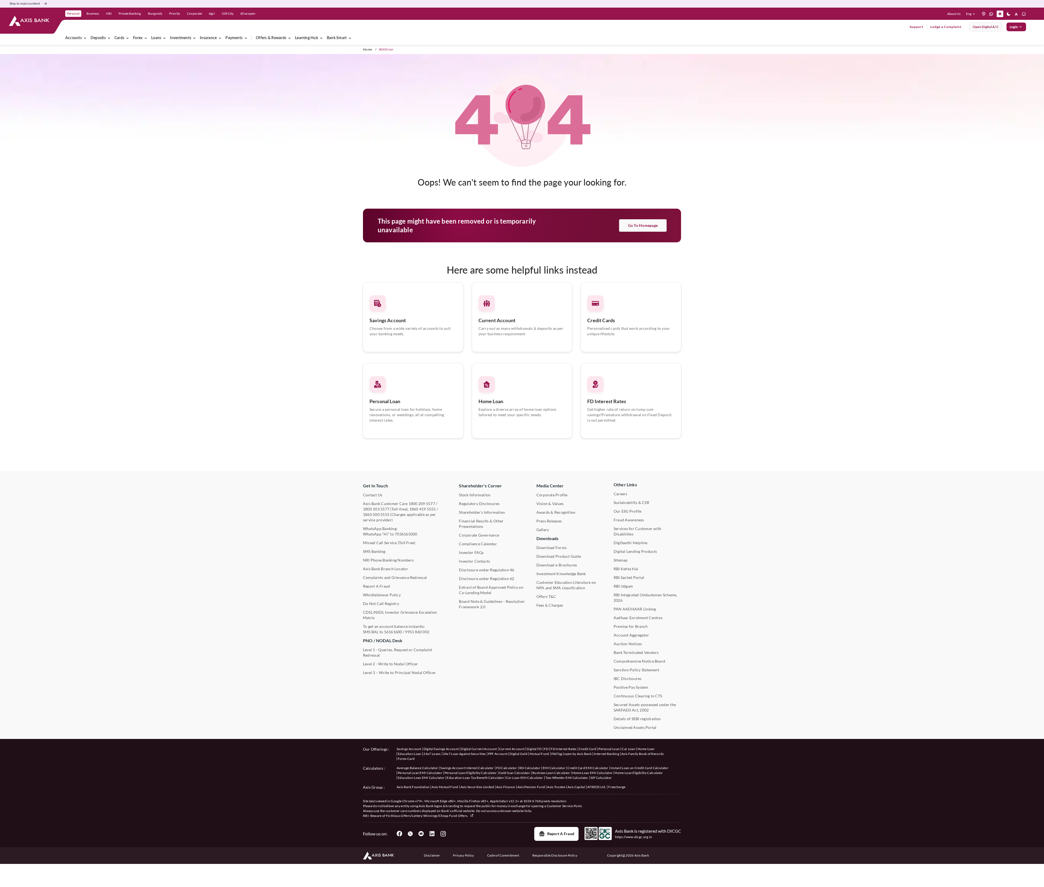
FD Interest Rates (606, 401)
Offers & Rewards (271, 38)
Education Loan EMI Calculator (421, 778)
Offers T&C (546, 596)
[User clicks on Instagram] (443, 833)
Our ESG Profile (628, 511)
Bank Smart (337, 38)
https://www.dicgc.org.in (633, 837)
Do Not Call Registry (381, 603)
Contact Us (372, 495)
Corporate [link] (194, 13)
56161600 (393, 631)
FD (546, 749)
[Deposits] (109, 38)
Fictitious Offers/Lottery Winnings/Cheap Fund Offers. (427, 816)
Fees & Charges (549, 605)
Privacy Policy (463, 855)
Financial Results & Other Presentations (481, 524)
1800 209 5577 (422, 503)
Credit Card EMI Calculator (587, 768)
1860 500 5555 (376, 514)
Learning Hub (306, 38)
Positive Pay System (631, 687)
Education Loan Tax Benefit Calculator (475, 778)
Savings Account (387, 320)
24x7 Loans (431, 754)
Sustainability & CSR (631, 502)
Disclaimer (432, 855)
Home (367, 49)
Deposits (98, 38)
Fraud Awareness (629, 520)
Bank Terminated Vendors (636, 652)
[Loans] (164, 38)
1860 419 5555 (422, 509)
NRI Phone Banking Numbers (388, 560)
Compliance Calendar (478, 543)
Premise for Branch (631, 626)
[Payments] (246, 38)
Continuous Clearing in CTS (638, 696)
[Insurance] (220, 38)
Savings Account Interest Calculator (467, 768)
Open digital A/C (986, 27)
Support (917, 27)
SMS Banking (374, 551)
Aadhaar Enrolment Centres (638, 617)
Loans (156, 38)
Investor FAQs (471, 552)
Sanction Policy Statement (636, 669)
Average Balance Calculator (417, 768)
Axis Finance (505, 787)
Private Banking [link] (130, 13)
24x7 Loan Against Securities (464, 754)
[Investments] (194, 38)
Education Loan (409, 754)
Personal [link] (73, 13)
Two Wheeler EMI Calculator (566, 778)
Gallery (542, 529)
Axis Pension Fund (531, 787)
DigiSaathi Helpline (631, 542)
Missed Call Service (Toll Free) (389, 542)
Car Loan (628, 749)
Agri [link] (212, 13)
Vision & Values (550, 503)
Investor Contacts (474, 561)
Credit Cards (601, 320)
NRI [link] (109, 13)
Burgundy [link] (155, 13)
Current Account (496, 320)
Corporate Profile (552, 495)
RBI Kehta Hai (626, 568)
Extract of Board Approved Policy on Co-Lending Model (491, 590)
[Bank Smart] (350, 38)
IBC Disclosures (628, 678)
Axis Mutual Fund (445, 787)
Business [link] (92, 13)
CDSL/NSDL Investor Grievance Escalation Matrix (400, 615)
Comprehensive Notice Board (639, 661)
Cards (119, 38)
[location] (983, 14)
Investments (180, 38)
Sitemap (621, 560)
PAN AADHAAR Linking (635, 609)
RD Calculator (529, 768)
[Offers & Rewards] (289, 38)
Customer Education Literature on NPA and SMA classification (566, 585)
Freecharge (616, 787)
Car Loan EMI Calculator (524, 778)
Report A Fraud (376, 586)
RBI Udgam (623, 586)
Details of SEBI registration (637, 718)
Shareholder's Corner (480, 485)
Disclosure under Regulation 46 (486, 570)
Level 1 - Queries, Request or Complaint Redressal (397, 652)
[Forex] (146, 38)
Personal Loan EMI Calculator (420, 773)
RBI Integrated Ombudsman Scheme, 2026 (645, 598)
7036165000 (406, 534)
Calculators (373, 768)
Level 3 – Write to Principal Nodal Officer (399, 672)
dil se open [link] (247, 13)
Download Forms (551, 547)
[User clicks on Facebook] (399, 833)
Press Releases (549, 521)
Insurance (208, 38)
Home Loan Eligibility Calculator (639, 773)
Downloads (547, 538)
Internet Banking (606, 754)
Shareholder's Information (482, 512)
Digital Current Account (479, 749)
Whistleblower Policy (382, 595)
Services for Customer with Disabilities (637, 531)
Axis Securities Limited (477, 787)
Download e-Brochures (556, 565)
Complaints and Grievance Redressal (395, 577)
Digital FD (534, 749)
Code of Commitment (503, 855)
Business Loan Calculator (551, 773)
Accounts (73, 38)
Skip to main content (25, 3)
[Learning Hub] (321, 38)
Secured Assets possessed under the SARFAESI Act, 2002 (645, 707)
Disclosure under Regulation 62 (486, 578)
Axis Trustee (556, 787)
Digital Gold (518, 754)
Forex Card (406, 759)
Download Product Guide (558, 556)
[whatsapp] (991, 14)
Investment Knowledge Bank (561, 573)
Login (1014, 27)
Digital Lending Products (635, 551)
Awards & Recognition (556, 512)
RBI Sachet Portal (629, 577)
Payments (234, 38)
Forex (137, 38)
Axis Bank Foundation (413, 787)
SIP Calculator (601, 778)
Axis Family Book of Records (642, 754)
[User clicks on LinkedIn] (432, 833)
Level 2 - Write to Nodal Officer (390, 664)
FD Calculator (506, 768)
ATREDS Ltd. (596, 787)
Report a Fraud (560, 833)
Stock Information (474, 495)
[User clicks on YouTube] (421, 833)
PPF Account (498, 754)
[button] (971, 14)
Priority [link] (174, 13)
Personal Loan (384, 401)
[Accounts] (85, 38)
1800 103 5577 (376, 509)
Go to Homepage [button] (643, 225)
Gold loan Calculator (514, 773)
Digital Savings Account (441, 749)
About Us (954, 14)
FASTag (556, 754)
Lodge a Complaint (946, 27)
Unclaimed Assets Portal (635, 727)
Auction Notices (628, 643)
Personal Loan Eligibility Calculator (471, 773)
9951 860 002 (417, 631)
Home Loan (490, 401)
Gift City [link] (228, 13)
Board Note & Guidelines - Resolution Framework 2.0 (491, 604)
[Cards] (127, 38)
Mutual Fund (539, 754)
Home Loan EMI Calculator (592, 773)
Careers (620, 493)
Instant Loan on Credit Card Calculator (640, 768)
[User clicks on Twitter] (410, 833)
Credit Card (587, 749)
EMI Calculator (554, 768)
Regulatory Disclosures (479, 503)
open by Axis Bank (577, 754)
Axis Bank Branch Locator (385, 568)
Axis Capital (576, 787)
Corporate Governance (479, 535)
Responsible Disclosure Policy (554, 855)
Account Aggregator (631, 635)
